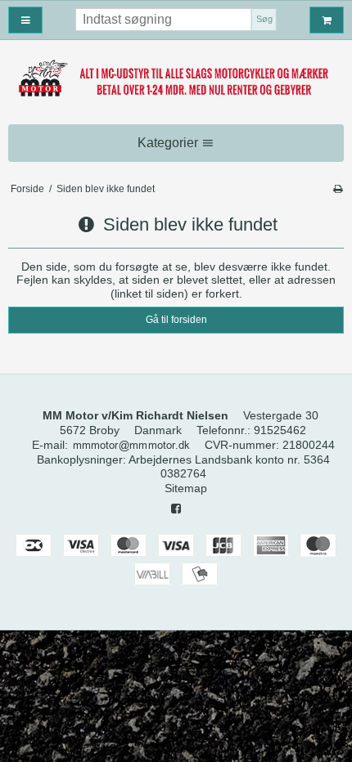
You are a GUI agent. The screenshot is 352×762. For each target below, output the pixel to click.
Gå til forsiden (176, 319)
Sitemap (186, 488)
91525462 (280, 430)
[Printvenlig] (338, 189)
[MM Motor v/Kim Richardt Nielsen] (176, 79)
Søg (264, 19)
